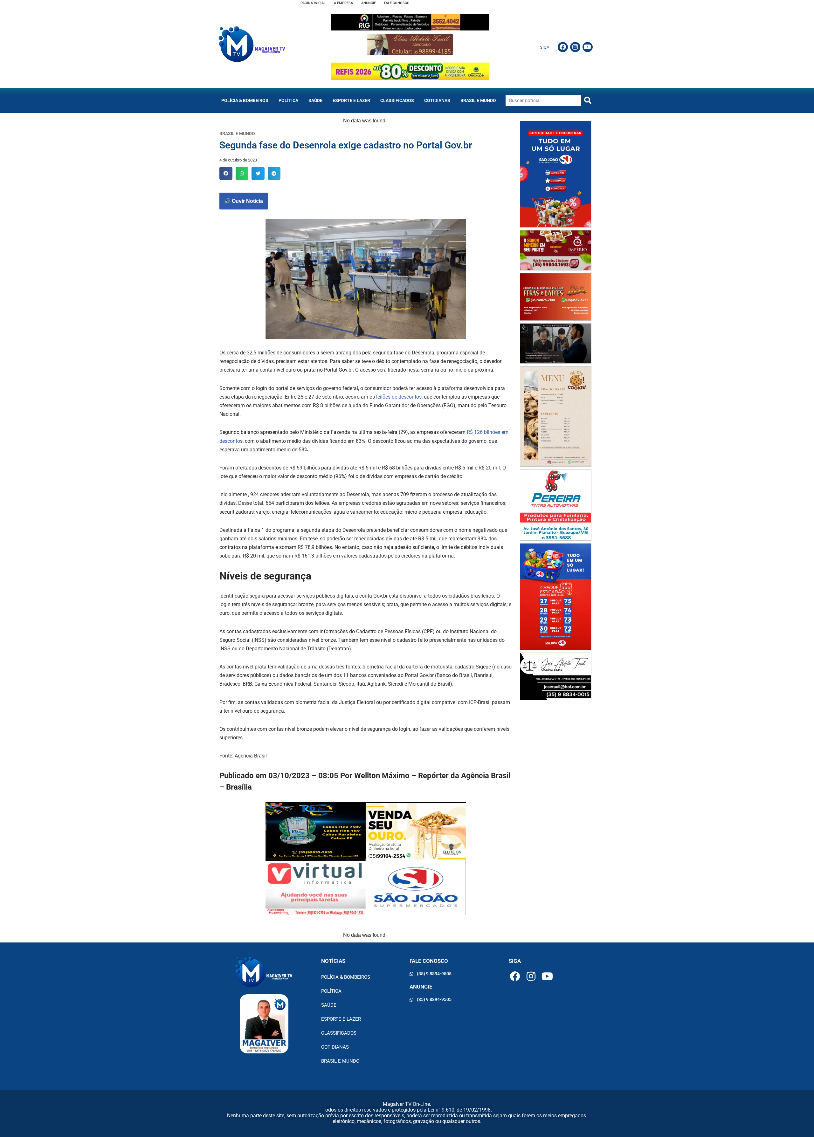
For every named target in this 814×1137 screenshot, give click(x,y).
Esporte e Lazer (351, 100)
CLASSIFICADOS (397, 100)
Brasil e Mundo (478, 100)
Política (288, 100)
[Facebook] (563, 47)
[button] (225, 173)
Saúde (315, 100)
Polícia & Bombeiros (244, 100)
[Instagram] (575, 47)
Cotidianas (437, 100)
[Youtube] (588, 47)
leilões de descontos (399, 397)
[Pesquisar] (588, 100)
